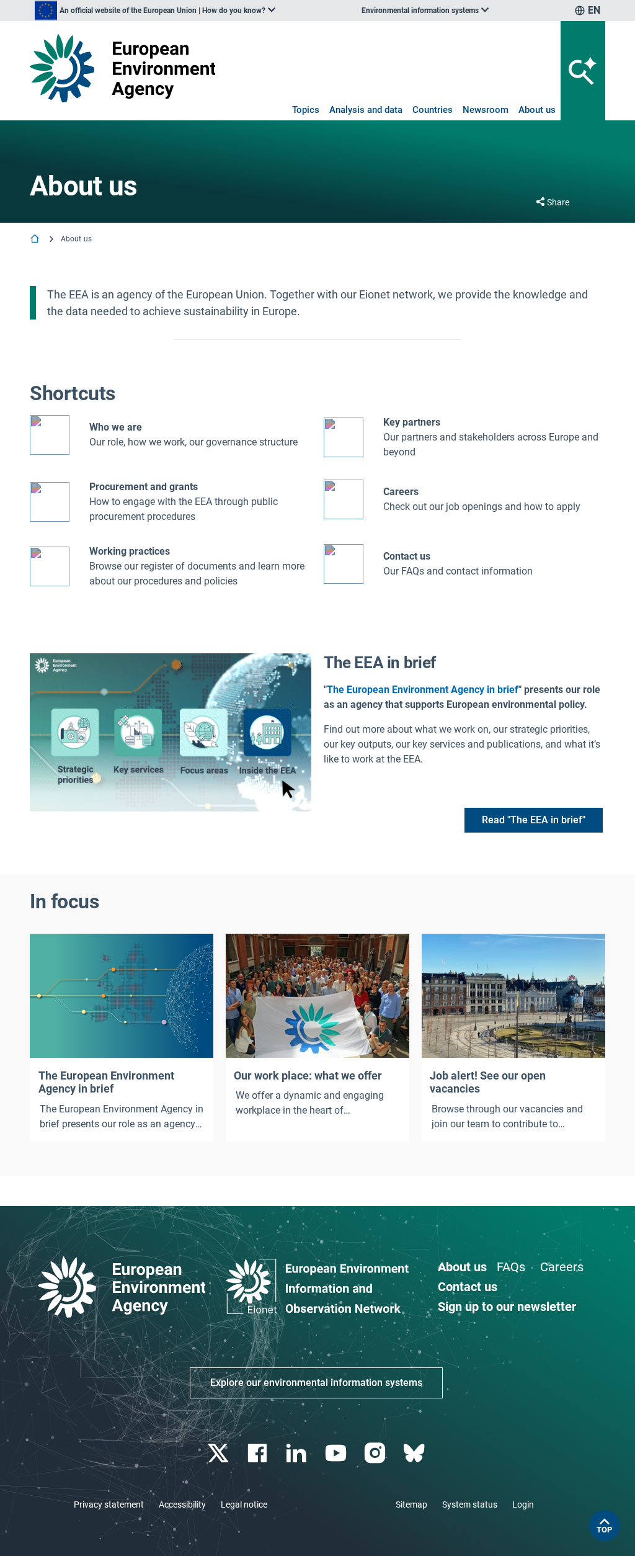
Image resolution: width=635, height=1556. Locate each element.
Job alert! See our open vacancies (488, 1082)
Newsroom (485, 109)
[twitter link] (219, 1453)
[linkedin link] (298, 1453)
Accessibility (182, 1504)
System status (469, 1504)
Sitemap (411, 1504)
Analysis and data (365, 109)
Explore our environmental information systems (316, 1382)
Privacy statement (109, 1504)
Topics (305, 109)
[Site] (122, 68)
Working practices (129, 551)
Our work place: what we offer (308, 1075)
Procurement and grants (143, 487)
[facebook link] (259, 1453)
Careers (562, 1266)
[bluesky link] (415, 1453)
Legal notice (244, 1504)
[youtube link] (337, 1453)
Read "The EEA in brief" (533, 820)
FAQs (511, 1266)
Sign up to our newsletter (507, 1306)
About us (537, 109)
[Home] (36, 239)
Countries (432, 109)
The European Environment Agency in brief (422, 689)
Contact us (406, 556)
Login (523, 1504)
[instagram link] (376, 1453)
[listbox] (155, 10)
